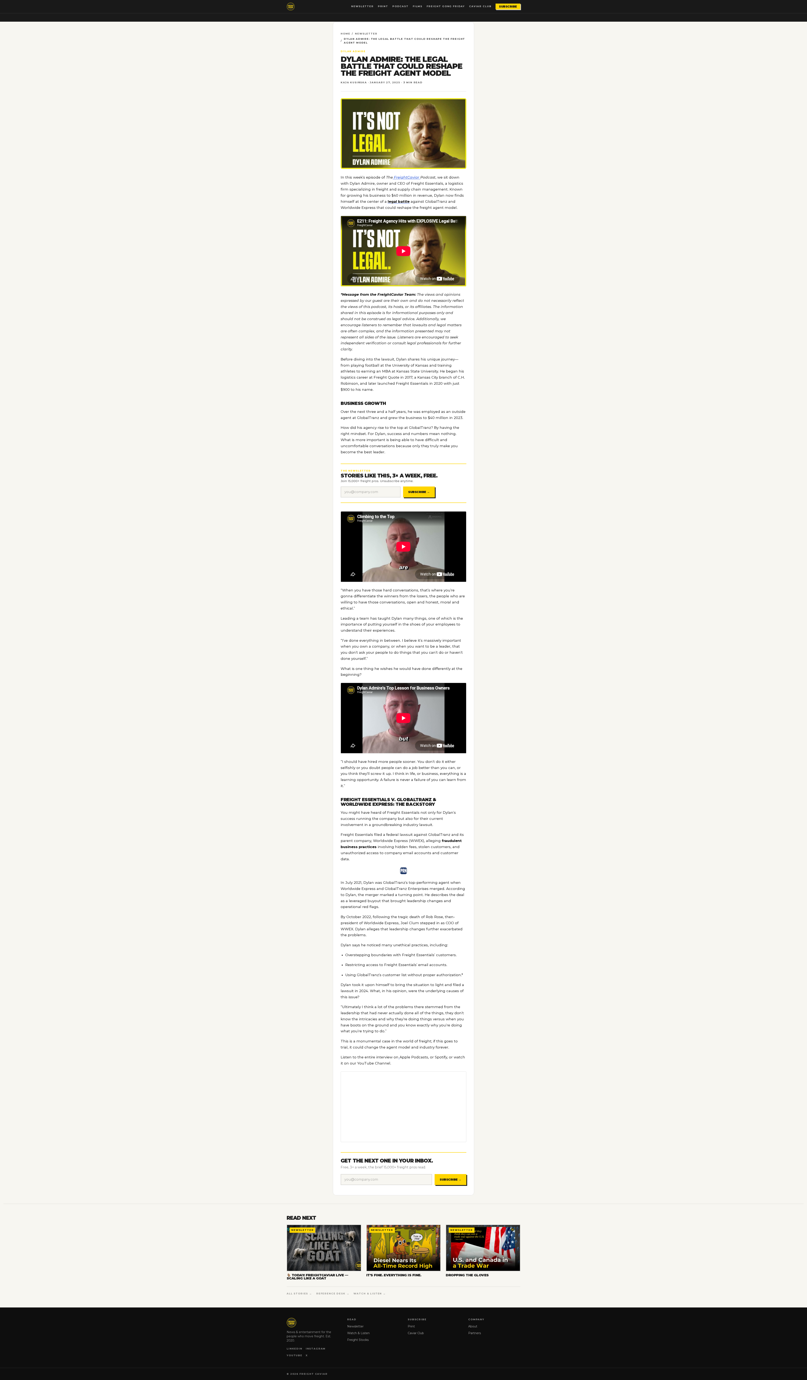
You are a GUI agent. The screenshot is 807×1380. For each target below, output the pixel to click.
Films (417, 6)
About (472, 1326)
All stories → (299, 1293)
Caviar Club (480, 6)
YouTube (294, 1355)
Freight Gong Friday (446, 6)
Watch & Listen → (369, 1293)
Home (345, 33)
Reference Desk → (332, 1293)
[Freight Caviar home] (291, 7)
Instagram (316, 1348)
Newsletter (362, 6)
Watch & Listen (358, 1333)
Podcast (400, 6)
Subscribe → (419, 492)
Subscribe (508, 6)
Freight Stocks (358, 1340)
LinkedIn (294, 1348)
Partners (474, 1333)
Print (383, 6)
